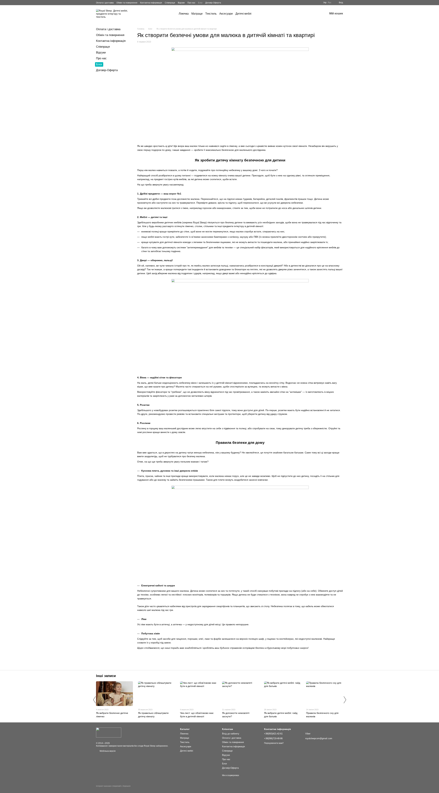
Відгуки (181, 3)
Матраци (197, 13)
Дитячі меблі (243, 13)
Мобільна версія (107, 751)
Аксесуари (226, 13)
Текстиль (211, 13)
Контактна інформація (151, 3)
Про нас (191, 3)
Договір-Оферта (213, 3)
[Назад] (94, 700)
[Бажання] (316, 13)
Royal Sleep (199, 222)
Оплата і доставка (105, 3)
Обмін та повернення (126, 3)
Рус (329, 3)
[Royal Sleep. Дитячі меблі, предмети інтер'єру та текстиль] (108, 732)
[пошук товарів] (257, 13)
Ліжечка (184, 13)
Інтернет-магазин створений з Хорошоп (113, 786)
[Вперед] (344, 700)
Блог (200, 3)
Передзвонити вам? (274, 743)
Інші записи (106, 676)
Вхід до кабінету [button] (230, 733)
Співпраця (170, 3)
